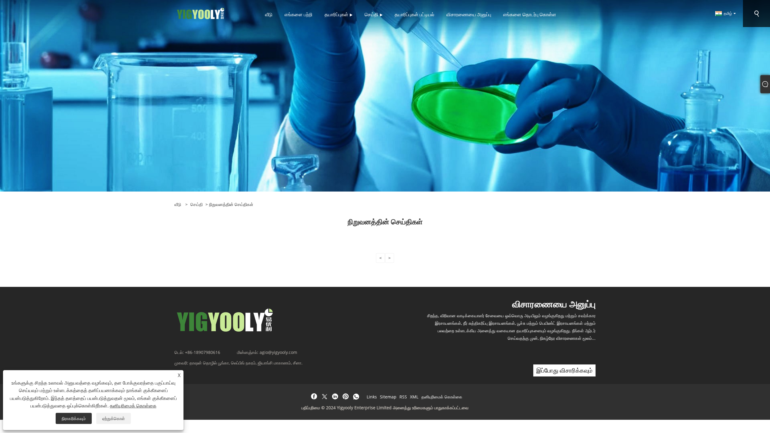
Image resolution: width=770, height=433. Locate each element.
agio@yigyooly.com (278, 352)
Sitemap (388, 397)
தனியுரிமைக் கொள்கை (441, 397)
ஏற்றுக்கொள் (113, 418)
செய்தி (196, 204)
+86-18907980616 (202, 352)
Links (372, 397)
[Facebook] (314, 396)
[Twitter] (325, 396)
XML (414, 397)
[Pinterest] (346, 396)
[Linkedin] (335, 396)
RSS (403, 397)
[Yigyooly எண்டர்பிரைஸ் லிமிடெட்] (201, 13)
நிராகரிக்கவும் (74, 418)
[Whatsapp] (356, 396)
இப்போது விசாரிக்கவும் (564, 370)
